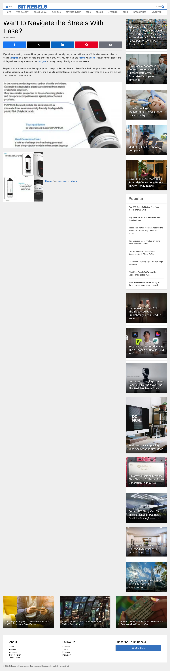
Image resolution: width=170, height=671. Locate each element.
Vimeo (74, 181)
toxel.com (62, 181)
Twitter (65, 649)
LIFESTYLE (113, 12)
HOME (8, 12)
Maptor (14, 58)
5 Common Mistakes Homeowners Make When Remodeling (144, 549)
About (11, 646)
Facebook (66, 646)
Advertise (13, 652)
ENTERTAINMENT (73, 12)
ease (92, 58)
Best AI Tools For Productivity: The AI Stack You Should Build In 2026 (146, 350)
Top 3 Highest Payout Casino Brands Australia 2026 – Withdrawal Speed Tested (27, 623)
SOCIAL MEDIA (40, 12)
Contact (12, 649)
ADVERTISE (157, 12)
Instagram (66, 655)
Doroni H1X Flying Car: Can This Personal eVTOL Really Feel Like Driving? (145, 515)
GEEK (125, 12)
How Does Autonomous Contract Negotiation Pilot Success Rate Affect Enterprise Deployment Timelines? (144, 72)
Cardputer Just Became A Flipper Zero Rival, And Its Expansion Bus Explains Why (140, 623)
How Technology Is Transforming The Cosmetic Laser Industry (145, 112)
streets (81, 58)
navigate (42, 61)
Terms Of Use (14, 658)
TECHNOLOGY (22, 12)
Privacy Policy (15, 655)
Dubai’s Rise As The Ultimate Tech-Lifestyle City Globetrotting (146, 584)
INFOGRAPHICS (139, 12)
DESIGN (99, 12)
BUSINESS (56, 12)
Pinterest (66, 652)
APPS (88, 12)
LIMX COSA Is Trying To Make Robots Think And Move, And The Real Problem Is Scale (146, 385)
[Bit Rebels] (31, 7)
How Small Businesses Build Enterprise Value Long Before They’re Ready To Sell (146, 182)
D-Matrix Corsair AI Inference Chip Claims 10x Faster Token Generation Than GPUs (146, 479)
